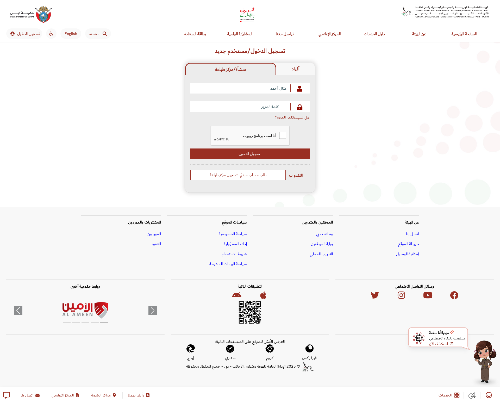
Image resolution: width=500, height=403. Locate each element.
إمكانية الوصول (407, 254)
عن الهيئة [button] (419, 33)
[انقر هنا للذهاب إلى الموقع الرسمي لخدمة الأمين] (85, 310)
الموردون (154, 234)
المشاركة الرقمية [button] (239, 33)
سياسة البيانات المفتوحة (228, 264)
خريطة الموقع (408, 243)
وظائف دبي (324, 234)
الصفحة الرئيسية (464, 33)
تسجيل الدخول (28, 33)
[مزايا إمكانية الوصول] (51, 33)
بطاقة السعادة (195, 33)
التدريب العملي (321, 254)
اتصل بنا (412, 234)
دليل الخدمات (374, 33)
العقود (156, 243)
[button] (18, 310)
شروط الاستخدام (234, 254)
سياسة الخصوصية (233, 234)
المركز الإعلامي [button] (329, 33)
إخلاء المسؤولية (235, 243)
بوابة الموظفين (322, 243)
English (71, 33)
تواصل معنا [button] (285, 33)
